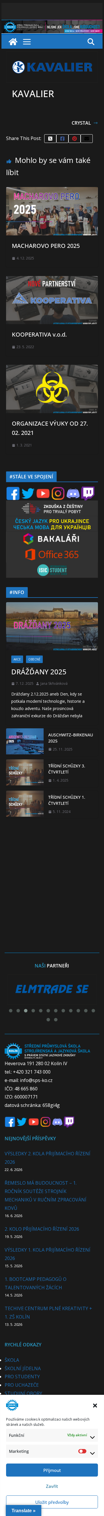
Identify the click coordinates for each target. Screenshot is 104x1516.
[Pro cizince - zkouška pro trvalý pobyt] (52, 504)
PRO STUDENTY (22, 1376)
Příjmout (52, 1470)
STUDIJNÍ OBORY (23, 1393)
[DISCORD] (73, 490)
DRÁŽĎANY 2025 (38, 671)
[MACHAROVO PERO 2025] (52, 191)
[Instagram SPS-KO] (58, 490)
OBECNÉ (34, 659)
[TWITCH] (87, 490)
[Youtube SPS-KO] (43, 490)
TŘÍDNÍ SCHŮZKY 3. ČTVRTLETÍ (66, 769)
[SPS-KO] (51, 24)
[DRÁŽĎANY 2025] (52, 626)
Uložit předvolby (52, 1502)
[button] (95, 1405)
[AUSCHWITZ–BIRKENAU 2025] (25, 742)
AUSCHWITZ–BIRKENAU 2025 (70, 738)
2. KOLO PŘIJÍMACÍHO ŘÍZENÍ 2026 (42, 1229)
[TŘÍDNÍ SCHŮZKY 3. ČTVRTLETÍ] (25, 773)
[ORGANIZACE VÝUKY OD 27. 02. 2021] (52, 369)
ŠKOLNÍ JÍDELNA (23, 1368)
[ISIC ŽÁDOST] (52, 566)
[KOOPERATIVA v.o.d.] (52, 280)
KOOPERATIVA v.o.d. (39, 334)
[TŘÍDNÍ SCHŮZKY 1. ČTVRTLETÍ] (25, 804)
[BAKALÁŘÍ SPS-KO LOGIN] (52, 535)
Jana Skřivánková (54, 683)
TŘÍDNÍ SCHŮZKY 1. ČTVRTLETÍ (66, 800)
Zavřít (52, 1486)
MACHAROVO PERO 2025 (46, 246)
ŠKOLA (12, 1360)
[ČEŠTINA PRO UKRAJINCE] (52, 519)
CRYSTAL (81, 123)
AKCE (17, 659)
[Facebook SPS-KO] (13, 490)
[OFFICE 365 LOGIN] (52, 550)
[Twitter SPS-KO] (28, 490)
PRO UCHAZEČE (22, 1385)
